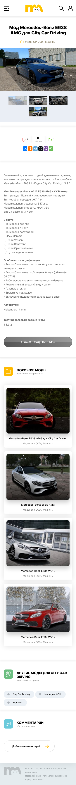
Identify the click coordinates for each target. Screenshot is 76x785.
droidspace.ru (58, 768)
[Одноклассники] (30, 148)
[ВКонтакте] (25, 148)
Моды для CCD (34, 41)
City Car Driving (21, 694)
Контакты (37, 779)
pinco (38, 776)
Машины (50, 41)
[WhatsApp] (51, 148)
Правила (29, 776)
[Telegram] (35, 148)
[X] (40, 148)
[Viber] (46, 148)
